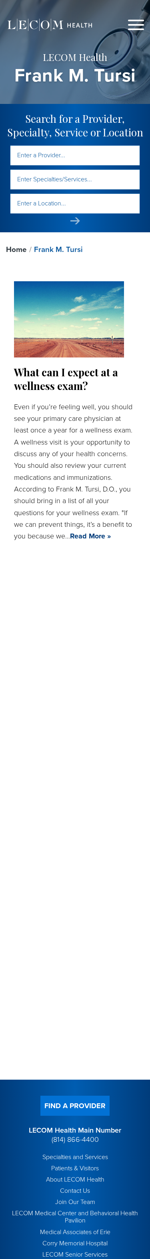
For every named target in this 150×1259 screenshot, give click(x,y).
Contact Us (75, 1191)
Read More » (90, 536)
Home (16, 249)
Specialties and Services (75, 1157)
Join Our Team (75, 1202)
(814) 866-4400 (75, 1139)
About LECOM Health (75, 1180)
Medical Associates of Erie (75, 1232)
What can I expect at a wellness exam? (66, 379)
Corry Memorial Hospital (75, 1243)
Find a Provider (75, 1105)
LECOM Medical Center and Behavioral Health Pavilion (75, 1216)
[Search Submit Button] (75, 220)
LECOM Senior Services (75, 1255)
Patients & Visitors (75, 1168)
